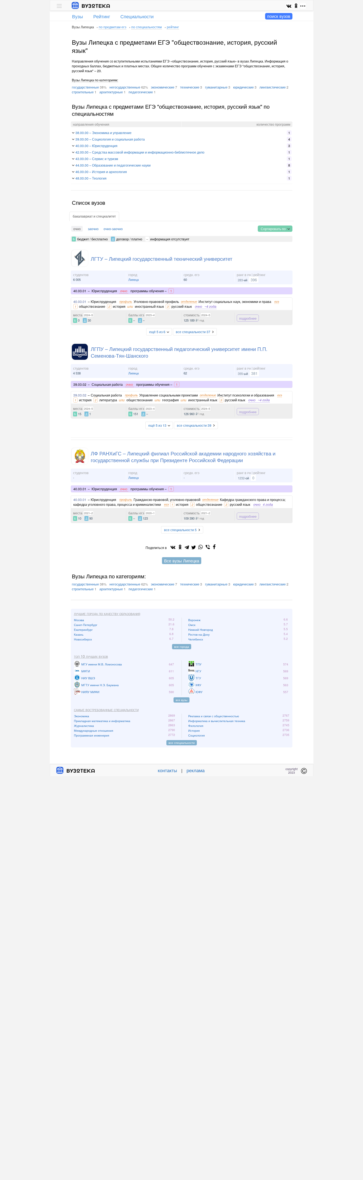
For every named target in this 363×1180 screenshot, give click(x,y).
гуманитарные (216, 87)
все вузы (181, 700)
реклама (196, 770)
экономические (162, 87)
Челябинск (195, 639)
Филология (195, 726)
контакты (167, 770)
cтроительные (83, 92)
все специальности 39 (194, 425)
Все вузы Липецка (181, 561)
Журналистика (84, 726)
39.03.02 (79, 395)
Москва (79, 620)
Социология (196, 735)
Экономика (81, 716)
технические (189, 87)
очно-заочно (113, 228)
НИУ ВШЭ (88, 678)
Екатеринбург (83, 629)
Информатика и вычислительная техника (216, 721)
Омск (191, 625)
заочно (93, 228)
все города (181, 646)
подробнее (247, 318)
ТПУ (198, 664)
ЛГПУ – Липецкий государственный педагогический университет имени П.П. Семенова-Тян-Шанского (179, 352)
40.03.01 (79, 301)
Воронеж (194, 620)
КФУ (198, 685)
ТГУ (198, 678)
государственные (85, 87)
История (194, 730)
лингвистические (272, 87)
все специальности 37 (193, 331)
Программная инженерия (91, 735)
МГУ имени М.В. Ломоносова (101, 664)
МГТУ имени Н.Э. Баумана (100, 685)
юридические (243, 87)
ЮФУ (199, 692)
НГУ (198, 671)
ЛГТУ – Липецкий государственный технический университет (161, 258)
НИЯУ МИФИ (90, 692)
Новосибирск (83, 639)
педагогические (141, 92)
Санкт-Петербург (85, 625)
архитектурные (111, 92)
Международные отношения (93, 730)
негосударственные (124, 87)
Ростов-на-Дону (199, 634)
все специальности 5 (180, 529)
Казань (78, 634)
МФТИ (85, 671)
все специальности (181, 743)
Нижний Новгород (200, 629)
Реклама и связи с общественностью (213, 716)
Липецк (133, 279)
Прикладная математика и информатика (102, 721)
